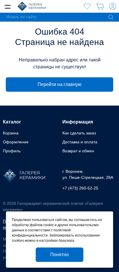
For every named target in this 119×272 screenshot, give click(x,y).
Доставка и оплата (79, 142)
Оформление (16, 142)
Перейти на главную (59, 84)
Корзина (10, 133)
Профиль (12, 151)
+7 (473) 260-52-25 (80, 188)
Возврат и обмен (78, 151)
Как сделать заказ (79, 133)
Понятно (59, 254)
